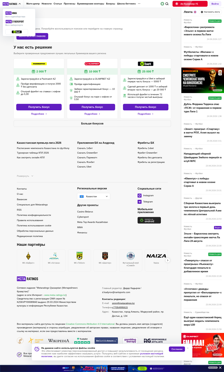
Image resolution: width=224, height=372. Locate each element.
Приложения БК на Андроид (95, 143)
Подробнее (37, 113)
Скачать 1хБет (85, 148)
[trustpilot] (82, 340)
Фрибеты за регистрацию (151, 162)
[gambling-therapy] (130, 340)
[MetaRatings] (27, 278)
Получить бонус (39, 107)
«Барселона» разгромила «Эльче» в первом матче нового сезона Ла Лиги (199, 31)
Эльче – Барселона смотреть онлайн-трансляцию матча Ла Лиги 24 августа (202, 237)
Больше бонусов (92, 123)
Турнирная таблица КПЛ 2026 (33, 152)
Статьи (58, 3)
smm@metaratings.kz (123, 303)
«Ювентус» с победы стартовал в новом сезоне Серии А (199, 182)
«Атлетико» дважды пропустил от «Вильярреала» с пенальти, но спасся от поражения (203, 294)
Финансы (82, 232)
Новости (47, 3)
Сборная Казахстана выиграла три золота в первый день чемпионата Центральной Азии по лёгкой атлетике (202, 209)
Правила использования (30, 220)
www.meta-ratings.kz (55, 295)
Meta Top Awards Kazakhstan (92, 222)
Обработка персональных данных (35, 231)
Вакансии (22, 199)
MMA (80, 227)
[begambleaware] (106, 340)
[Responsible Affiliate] (155, 341)
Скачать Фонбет (85, 162)
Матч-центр (33, 3)
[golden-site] (35, 340)
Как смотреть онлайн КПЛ (31, 157)
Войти (215, 3)
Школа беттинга (126, 3)
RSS (19, 209)
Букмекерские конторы (90, 3)
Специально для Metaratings (32, 204)
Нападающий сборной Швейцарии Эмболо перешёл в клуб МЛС (203, 157)
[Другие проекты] (12, 4)
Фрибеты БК (146, 143)
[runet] (20, 340)
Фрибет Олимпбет (147, 152)
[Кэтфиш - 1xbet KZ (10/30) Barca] (112, 368)
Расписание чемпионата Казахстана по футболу (43, 148)
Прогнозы (69, 3)
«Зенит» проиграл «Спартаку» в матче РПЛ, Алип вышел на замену (202, 133)
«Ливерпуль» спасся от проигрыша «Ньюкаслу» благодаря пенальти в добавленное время (198, 266)
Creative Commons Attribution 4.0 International (90, 324)
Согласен (177, 349)
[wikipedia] (59, 340)
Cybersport (83, 217)
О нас (20, 194)
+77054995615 (120, 307)
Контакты (22, 188)
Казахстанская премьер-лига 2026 (39, 143)
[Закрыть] (219, 368)
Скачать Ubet (84, 166)
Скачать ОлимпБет (87, 152)
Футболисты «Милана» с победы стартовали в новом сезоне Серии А (201, 56)
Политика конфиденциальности (34, 215)
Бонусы (110, 3)
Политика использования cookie (34, 225)
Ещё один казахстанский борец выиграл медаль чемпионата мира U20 (202, 321)
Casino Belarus (85, 211)
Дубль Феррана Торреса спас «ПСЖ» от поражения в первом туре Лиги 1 (202, 108)
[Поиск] (167, 3)
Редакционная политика (30, 236)
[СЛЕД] (168, 260)
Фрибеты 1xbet (146, 148)
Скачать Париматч (87, 157)
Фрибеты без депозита (150, 157)
